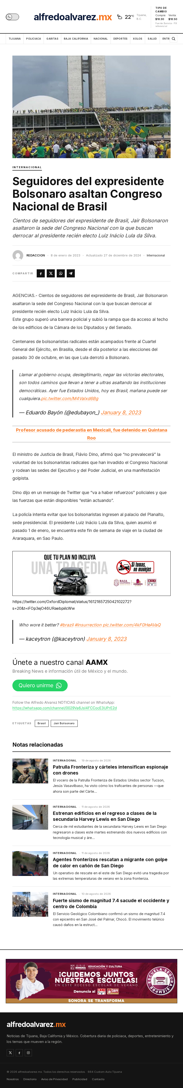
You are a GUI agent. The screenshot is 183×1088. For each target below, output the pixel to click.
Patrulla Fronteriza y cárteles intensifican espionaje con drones (110, 770)
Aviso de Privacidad (54, 1079)
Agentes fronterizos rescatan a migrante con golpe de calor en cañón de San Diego (110, 862)
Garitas (52, 38)
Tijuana (15, 38)
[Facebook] (19, 1052)
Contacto (98, 1079)
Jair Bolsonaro (64, 723)
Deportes (120, 38)
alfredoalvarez (73, 17)
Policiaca (33, 38)
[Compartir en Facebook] (41, 273)
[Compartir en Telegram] (71, 273)
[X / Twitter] (10, 1052)
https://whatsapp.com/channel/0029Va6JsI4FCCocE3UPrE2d (64, 708)
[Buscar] (173, 38)
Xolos (137, 38)
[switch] (12, 17)
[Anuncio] (91, 573)
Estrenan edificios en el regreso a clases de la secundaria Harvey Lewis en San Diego (105, 816)
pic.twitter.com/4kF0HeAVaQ (132, 624)
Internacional (27, 167)
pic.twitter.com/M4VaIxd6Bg (69, 398)
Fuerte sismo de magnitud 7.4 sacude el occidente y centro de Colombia (111, 903)
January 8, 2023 (121, 412)
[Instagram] (28, 1052)
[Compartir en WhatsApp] (61, 273)
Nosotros (13, 1079)
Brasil (42, 723)
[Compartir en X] (51, 273)
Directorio (29, 1079)
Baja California (76, 38)
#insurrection (88, 624)
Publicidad (79, 1079)
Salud (152, 38)
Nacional (101, 38)
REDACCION (35, 255)
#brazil (66, 624)
